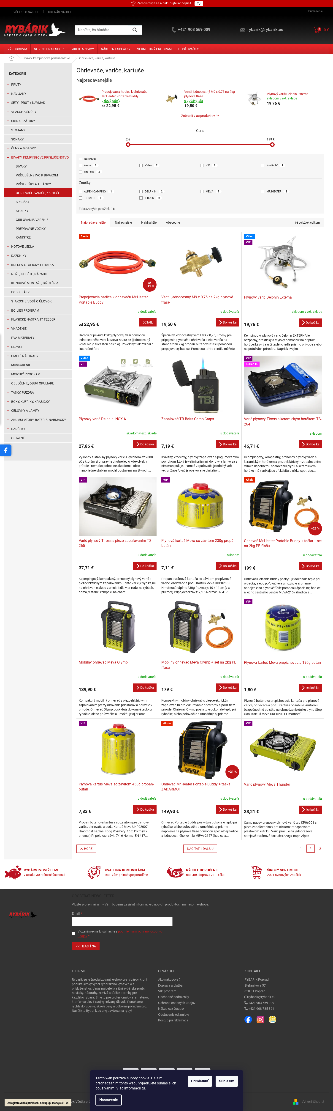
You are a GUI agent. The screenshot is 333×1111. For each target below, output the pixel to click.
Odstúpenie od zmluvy (174, 1014)
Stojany (18, 130)
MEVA (212, 191)
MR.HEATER (277, 191)
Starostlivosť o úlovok (31, 301)
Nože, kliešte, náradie (29, 274)
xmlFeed (92, 171)
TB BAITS (92, 198)
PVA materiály (22, 338)
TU (198, 3)
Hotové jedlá (22, 246)
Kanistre (23, 237)
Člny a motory (23, 148)
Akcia (90, 165)
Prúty (16, 84)
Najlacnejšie (123, 222)
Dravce (17, 347)
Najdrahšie (149, 222)
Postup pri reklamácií (173, 1020)
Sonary (17, 139)
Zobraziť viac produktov (198, 116)
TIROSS (152, 198)
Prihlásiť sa (86, 946)
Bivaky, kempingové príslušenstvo (40, 157)
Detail (148, 322)
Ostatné (18, 438)
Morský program (25, 374)
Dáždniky (18, 256)
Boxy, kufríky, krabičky (30, 401)
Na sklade (90, 158)
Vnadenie (19, 328)
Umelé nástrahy (24, 356)
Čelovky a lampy (25, 410)
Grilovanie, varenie (32, 220)
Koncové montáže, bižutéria (34, 283)
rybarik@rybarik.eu (261, 997)
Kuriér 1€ (275, 165)
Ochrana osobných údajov (176, 1003)
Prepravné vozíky (31, 228)
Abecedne (173, 222)
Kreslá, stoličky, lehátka (32, 265)
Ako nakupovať (169, 979)
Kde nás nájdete (60, 12)
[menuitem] (17, 49)
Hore (88, 848)
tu (143, 1088)
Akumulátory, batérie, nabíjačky (38, 420)
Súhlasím (226, 1081)
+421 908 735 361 (261, 1008)
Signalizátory (23, 121)
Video (151, 165)
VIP (211, 165)
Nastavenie (108, 1100)
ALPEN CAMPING (98, 191)
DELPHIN (153, 191)
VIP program (167, 991)
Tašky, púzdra (22, 392)
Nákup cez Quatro (171, 1008)
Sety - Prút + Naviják (28, 102)
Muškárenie (21, 365)
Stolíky (22, 211)
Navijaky (18, 94)
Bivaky (21, 166)
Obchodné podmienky (173, 997)
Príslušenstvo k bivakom (37, 175)
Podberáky (20, 292)
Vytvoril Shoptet (313, 1101)
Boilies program (25, 310)
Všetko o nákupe (26, 12)
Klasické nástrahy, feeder (33, 319)
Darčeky (18, 429)
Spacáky (23, 202)
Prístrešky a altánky (33, 184)
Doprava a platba (170, 985)
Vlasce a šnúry (23, 112)
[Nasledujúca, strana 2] (310, 849)
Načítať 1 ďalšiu (200, 848)
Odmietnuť (199, 1081)
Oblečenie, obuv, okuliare (32, 383)
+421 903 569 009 (261, 1003)
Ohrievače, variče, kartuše (38, 193)
